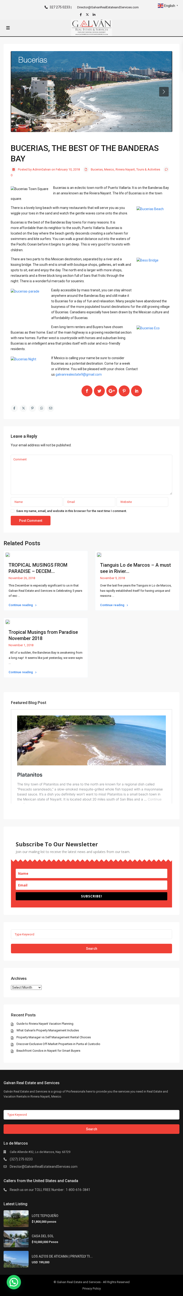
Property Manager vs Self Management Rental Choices (53, 1037)
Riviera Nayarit (125, 169)
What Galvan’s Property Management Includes (47, 1030)
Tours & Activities (148, 169)
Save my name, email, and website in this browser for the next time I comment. (71, 511)
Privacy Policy (91, 1288)
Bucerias (97, 169)
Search (91, 948)
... (19, 595)
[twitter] (88, 14)
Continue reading (21, 605)
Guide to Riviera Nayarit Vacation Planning (44, 1023)
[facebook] (81, 14)
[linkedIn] (94, 14)
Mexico (109, 169)
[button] (14, 1282)
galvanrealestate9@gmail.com (79, 374)
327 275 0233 (60, 7)
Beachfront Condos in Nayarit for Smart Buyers (48, 1050)
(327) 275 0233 (21, 1159)
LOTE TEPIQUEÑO (45, 1216)
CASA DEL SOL (43, 1236)
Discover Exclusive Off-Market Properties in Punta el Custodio (58, 1044)
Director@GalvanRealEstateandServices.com (43, 1166)
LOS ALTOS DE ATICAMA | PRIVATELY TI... (62, 1256)
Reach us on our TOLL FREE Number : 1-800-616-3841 (50, 1190)
